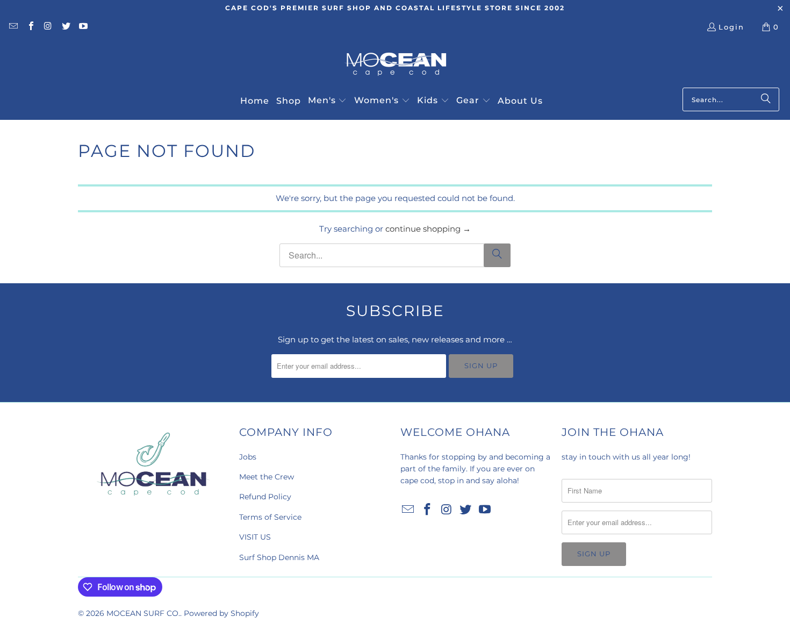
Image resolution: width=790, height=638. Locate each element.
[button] (327, 101)
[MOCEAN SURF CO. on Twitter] (65, 27)
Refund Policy (265, 496)
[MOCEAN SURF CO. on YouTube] (83, 27)
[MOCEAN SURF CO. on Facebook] (30, 27)
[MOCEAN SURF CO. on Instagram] (48, 27)
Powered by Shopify (221, 613)
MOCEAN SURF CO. (143, 613)
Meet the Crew (266, 477)
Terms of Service (270, 517)
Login (731, 27)
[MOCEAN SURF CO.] (395, 65)
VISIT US (255, 537)
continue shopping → (428, 229)
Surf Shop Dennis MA (279, 557)
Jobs (247, 457)
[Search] (765, 99)
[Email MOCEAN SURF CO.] (13, 27)
